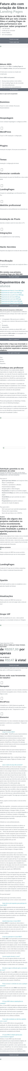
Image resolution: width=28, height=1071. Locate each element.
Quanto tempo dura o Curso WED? (11, 921)
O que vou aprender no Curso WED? (12, 936)
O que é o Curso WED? (8, 732)
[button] (14, 732)
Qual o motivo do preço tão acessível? (12, 764)
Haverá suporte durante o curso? (11, 956)
